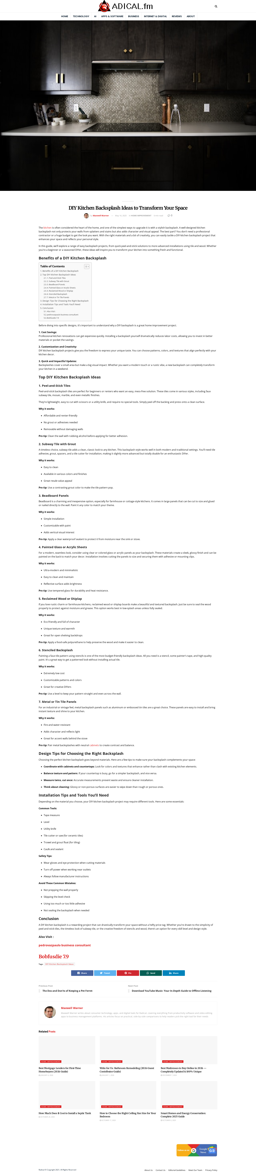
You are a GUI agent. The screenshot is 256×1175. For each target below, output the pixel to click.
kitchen (47, 227)
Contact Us (160, 1170)
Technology (81, 16)
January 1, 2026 (107, 1075)
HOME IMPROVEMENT (141, 215)
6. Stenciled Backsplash (57, 294)
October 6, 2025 (169, 1120)
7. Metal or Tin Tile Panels (58, 297)
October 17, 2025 (108, 1120)
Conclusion (48, 308)
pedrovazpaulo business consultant (62, 314)
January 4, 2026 (46, 1075)
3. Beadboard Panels (56, 284)
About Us (148, 1170)
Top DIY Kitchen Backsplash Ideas (59, 274)
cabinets (94, 745)
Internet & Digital (155, 16)
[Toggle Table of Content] (85, 266)
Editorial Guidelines (176, 1170)
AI (95, 16)
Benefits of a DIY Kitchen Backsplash (61, 271)
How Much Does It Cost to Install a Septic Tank (65, 1113)
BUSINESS (133, 16)
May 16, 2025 (121, 215)
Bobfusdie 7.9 (53, 318)
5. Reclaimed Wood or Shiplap (60, 290)
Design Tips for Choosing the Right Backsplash (66, 300)
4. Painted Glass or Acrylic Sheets (61, 287)
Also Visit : (51, 311)
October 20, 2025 (47, 1117)
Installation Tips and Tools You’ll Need (61, 304)
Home (64, 16)
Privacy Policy (211, 1170)
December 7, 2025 (169, 1075)
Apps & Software (112, 16)
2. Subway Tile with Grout (58, 281)
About (191, 16)
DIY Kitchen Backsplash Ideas (59, 964)
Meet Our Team (195, 1170)
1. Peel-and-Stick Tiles (56, 278)
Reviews (177, 16)
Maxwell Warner (101, 215)
